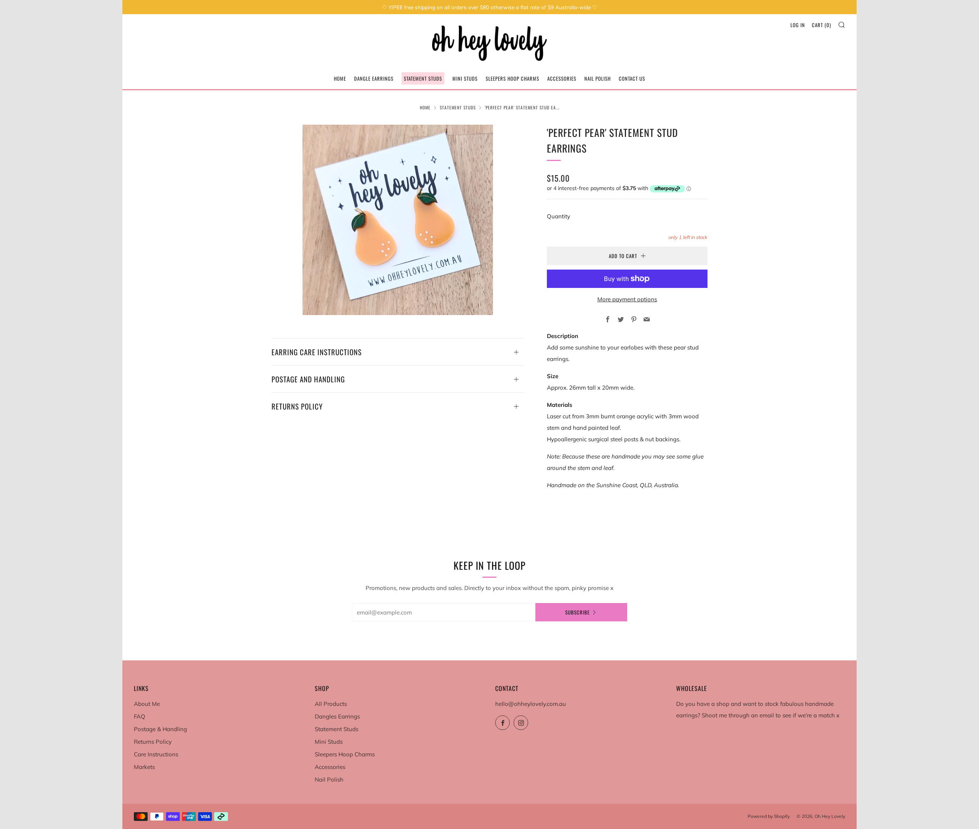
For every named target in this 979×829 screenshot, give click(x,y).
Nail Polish (597, 78)
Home (340, 78)
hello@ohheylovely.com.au (530, 703)
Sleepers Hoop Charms (512, 78)
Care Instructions (156, 754)
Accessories (561, 78)
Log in (797, 25)
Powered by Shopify (769, 816)
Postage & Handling (160, 729)
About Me (147, 703)
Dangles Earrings (337, 716)
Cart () (821, 25)
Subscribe (577, 612)
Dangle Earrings (374, 78)
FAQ (139, 716)
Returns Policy (153, 741)
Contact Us (632, 78)
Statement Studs (423, 78)
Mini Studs (465, 78)
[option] (397, 220)
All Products (331, 703)
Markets (144, 766)
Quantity (558, 216)
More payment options (627, 299)
